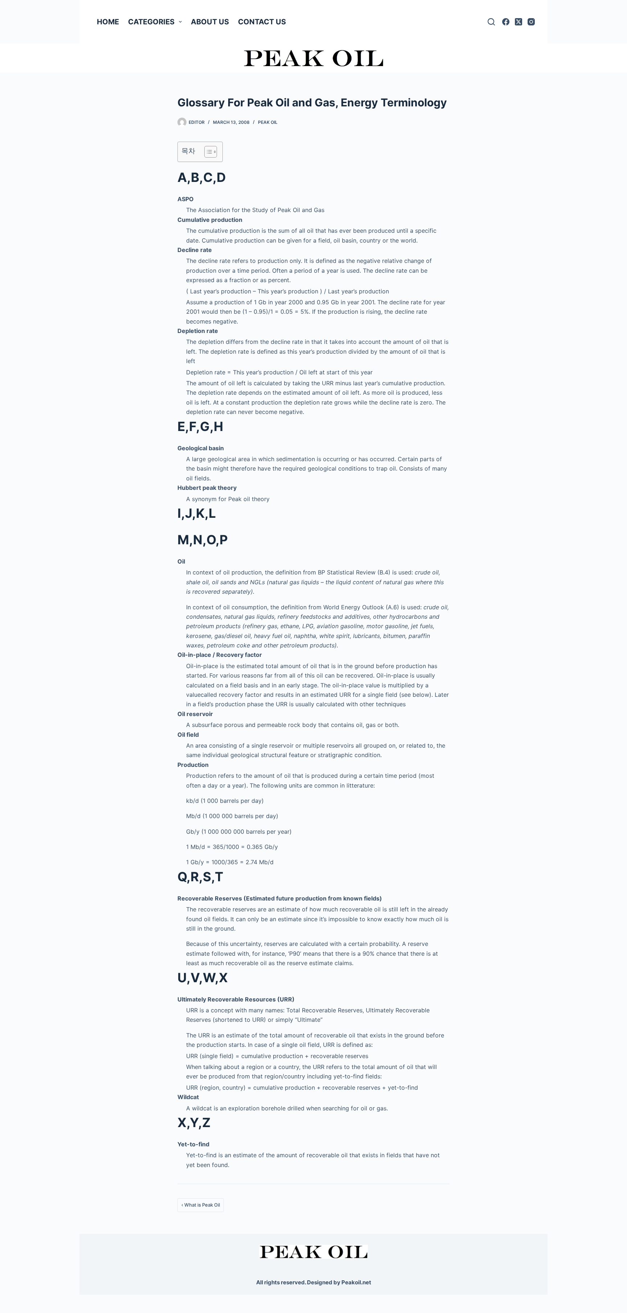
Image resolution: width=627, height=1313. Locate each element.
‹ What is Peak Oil (200, 1205)
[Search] (491, 21)
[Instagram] (531, 21)
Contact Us (262, 21)
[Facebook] (505, 21)
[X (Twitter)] (518, 21)
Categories (151, 21)
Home (108, 21)
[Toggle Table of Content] (207, 152)
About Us (210, 21)
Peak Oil (268, 122)
